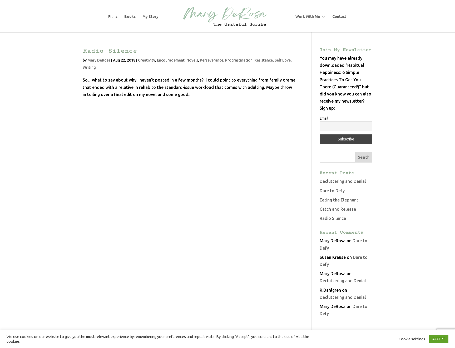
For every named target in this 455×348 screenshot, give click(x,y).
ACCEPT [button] (438, 339)
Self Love (283, 60)
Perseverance (211, 60)
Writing (89, 67)
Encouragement (171, 60)
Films (112, 17)
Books (130, 17)
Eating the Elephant (339, 200)
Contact (339, 17)
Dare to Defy (332, 190)
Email (324, 118)
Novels (192, 60)
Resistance (263, 60)
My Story (150, 17)
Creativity (146, 60)
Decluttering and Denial (343, 181)
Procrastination (239, 60)
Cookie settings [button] (412, 339)
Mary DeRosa (98, 60)
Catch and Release (338, 209)
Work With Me (307, 17)
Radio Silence (110, 50)
